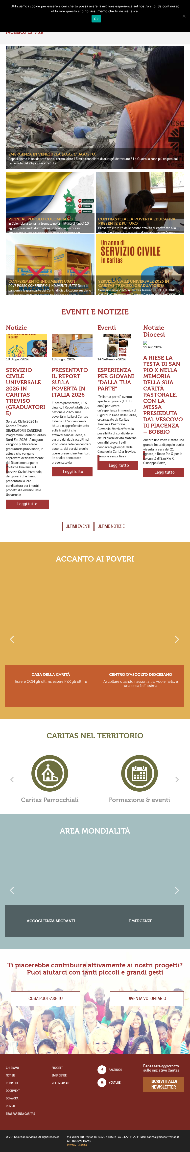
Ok (96, 19)
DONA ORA (12, 1098)
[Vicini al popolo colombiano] (50, 203)
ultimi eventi (78, 526)
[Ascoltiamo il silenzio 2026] (117, 345)
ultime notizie (111, 526)
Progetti (58, 1068)
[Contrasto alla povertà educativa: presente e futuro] (72, 345)
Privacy (71, 1145)
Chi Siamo (12, 1068)
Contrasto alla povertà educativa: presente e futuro (137, 221)
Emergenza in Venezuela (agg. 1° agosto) (52, 154)
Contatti (12, 1106)
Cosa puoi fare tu (45, 998)
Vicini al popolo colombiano (40, 219)
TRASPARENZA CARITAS (20, 1113)
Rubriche (12, 1083)
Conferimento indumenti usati (41, 281)
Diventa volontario (146, 998)
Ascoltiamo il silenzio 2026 (116, 376)
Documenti (13, 1091)
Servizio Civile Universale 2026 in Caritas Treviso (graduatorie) (133, 283)
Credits (82, 1145)
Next (177, 637)
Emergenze (59, 1075)
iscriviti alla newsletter (163, 1084)
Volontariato (61, 1083)
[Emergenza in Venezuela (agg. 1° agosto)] (95, 123)
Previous (12, 637)
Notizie (10, 1075)
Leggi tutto (27, 454)
